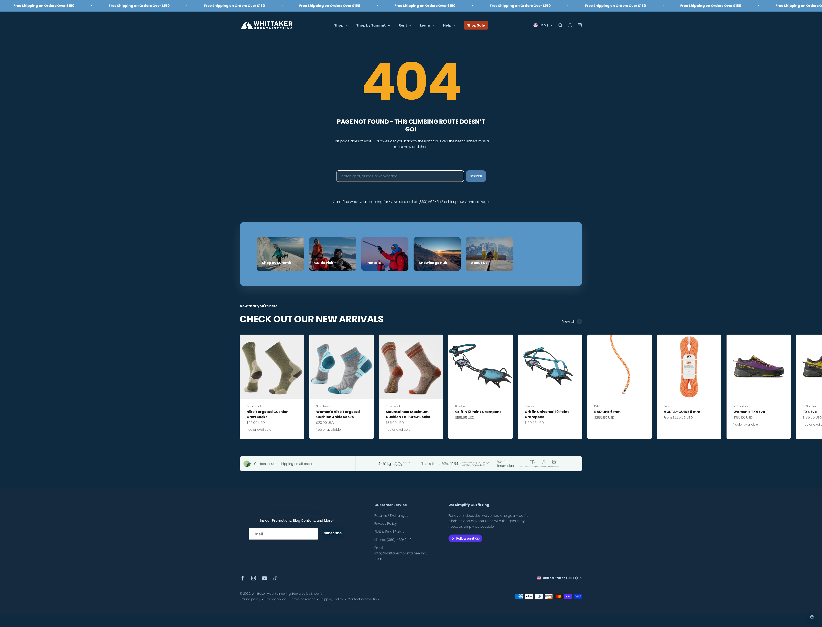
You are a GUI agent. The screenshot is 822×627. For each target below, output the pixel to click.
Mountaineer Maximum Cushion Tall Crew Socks (408, 414)
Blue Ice (460, 406)
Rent (403, 25)
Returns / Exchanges (391, 515)
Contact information (363, 599)
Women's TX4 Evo (749, 411)
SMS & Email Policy (389, 531)
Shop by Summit (371, 25)
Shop (338, 25)
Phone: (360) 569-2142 (392, 539)
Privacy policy (275, 599)
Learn (425, 25)
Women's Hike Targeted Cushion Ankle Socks (338, 414)
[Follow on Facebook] (243, 578)
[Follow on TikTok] (275, 578)
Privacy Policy (385, 523)
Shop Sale (476, 25)
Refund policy (250, 599)
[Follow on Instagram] (253, 578)
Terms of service (302, 599)
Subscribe (333, 533)
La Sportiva (740, 406)
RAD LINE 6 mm (607, 411)
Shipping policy (331, 599)
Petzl (597, 406)
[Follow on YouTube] (264, 578)
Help (447, 25)
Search (476, 176)
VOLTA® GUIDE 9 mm (682, 411)
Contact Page (477, 201)
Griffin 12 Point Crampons (478, 411)
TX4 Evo (810, 411)
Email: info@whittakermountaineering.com (400, 553)
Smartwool (254, 406)
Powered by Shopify (307, 593)
